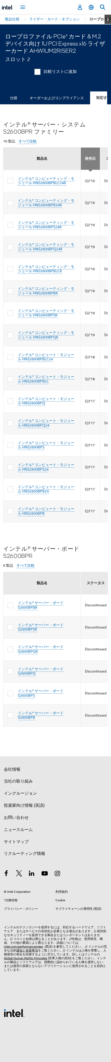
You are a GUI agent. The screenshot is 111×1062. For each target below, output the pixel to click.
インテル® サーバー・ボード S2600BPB (41, 715)
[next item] (108, 19)
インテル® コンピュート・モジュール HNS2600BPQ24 (46, 423)
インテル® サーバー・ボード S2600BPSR (41, 627)
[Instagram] (57, 874)
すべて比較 (28, 141)
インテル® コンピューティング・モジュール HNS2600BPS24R (46, 225)
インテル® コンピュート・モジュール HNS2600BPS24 (46, 467)
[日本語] (91, 7)
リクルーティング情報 (24, 853)
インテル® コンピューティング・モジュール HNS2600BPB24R (46, 202)
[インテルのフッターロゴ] (14, 1012)
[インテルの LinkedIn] (31, 874)
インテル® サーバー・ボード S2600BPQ (41, 671)
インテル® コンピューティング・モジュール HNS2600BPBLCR (46, 269)
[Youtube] (44, 874)
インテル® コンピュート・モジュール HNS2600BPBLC (46, 379)
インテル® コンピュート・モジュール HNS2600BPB (46, 511)
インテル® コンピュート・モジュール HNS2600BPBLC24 (46, 357)
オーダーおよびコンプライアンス (57, 98)
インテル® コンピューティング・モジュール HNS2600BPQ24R (46, 246)
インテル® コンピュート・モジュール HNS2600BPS (46, 445)
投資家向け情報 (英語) (24, 805)
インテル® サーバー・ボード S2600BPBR (41, 605)
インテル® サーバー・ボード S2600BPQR (41, 649)
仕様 (13, 98)
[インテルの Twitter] (19, 874)
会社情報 (12, 769)
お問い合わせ (16, 817)
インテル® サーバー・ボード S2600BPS (41, 693)
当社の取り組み (18, 781)
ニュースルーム (18, 829)
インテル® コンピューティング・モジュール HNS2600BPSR (46, 313)
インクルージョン (20, 793)
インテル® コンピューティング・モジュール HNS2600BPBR (46, 290)
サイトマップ (16, 841)
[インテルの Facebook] (6, 874)
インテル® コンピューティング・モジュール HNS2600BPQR (46, 334)
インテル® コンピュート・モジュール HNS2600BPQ (46, 401)
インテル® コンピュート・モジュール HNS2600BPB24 (46, 489)
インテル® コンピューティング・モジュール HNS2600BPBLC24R (46, 180)
